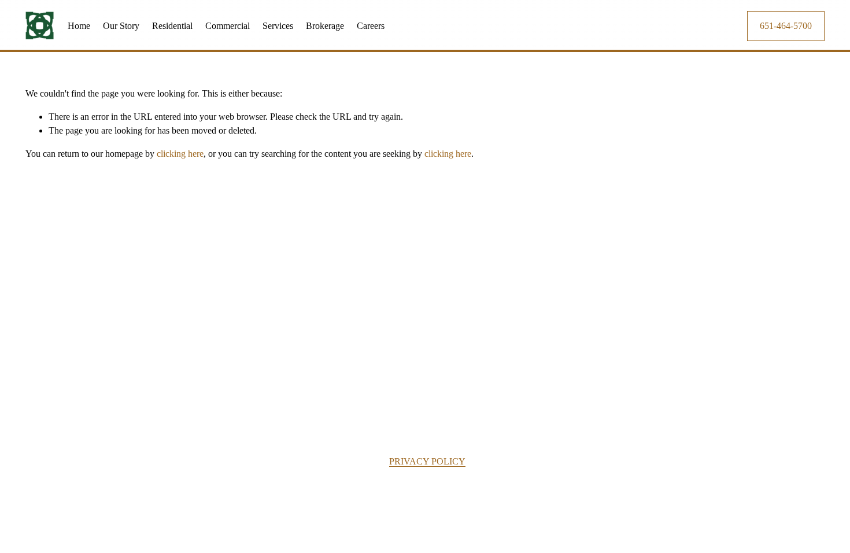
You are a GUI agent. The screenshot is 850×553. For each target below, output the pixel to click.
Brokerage (325, 26)
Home (79, 26)
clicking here (180, 153)
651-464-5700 (786, 26)
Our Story (121, 26)
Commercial (227, 26)
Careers (371, 26)
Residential (172, 26)
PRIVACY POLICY (427, 461)
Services (278, 26)
